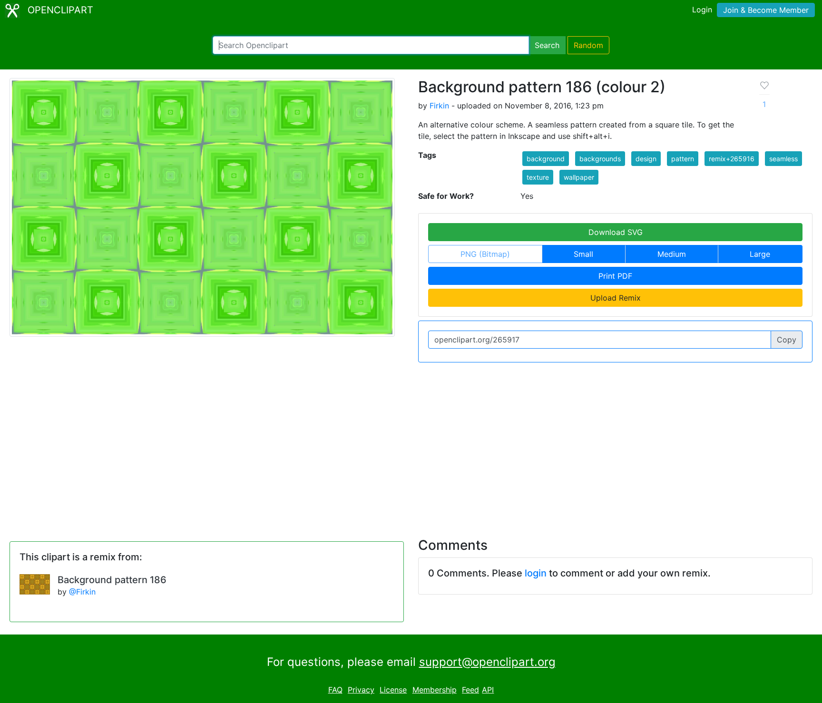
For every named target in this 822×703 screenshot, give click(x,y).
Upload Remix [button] (615, 298)
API (488, 689)
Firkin (439, 105)
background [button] (546, 159)
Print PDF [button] (615, 276)
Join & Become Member (766, 10)
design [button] (646, 159)
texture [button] (538, 177)
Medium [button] (671, 254)
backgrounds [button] (600, 159)
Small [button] (583, 254)
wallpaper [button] (579, 177)
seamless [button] (783, 159)
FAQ (335, 689)
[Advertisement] (411, 444)
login (536, 573)
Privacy (361, 689)
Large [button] (760, 254)
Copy (786, 339)
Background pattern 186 (112, 580)
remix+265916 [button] (731, 159)
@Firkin (82, 591)
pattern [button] (682, 159)
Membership (434, 689)
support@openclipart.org (487, 662)
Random (588, 45)
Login (702, 9)
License (393, 689)
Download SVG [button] (615, 232)
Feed (470, 689)
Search (547, 45)
